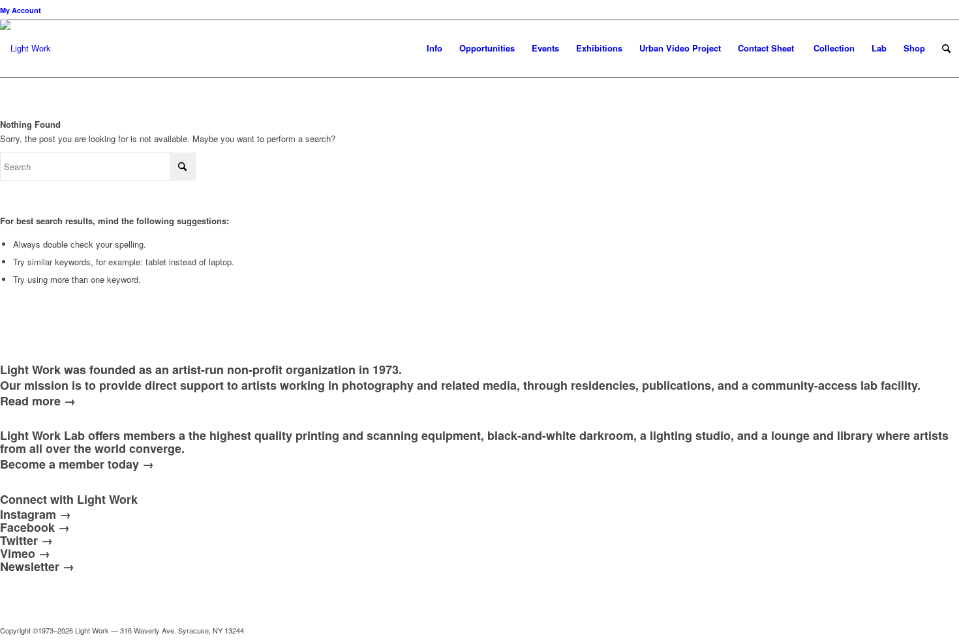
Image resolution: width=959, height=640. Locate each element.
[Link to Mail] (832, 630)
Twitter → (26, 540)
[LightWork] (25, 58)
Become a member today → (77, 464)
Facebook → (35, 527)
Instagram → (35, 514)
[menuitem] (20, 10)
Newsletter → (37, 566)
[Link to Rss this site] (949, 630)
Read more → (38, 400)
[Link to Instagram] (890, 630)
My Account (20, 10)
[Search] (946, 48)
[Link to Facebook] (871, 630)
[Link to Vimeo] (910, 630)
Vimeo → (25, 553)
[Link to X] (851, 630)
